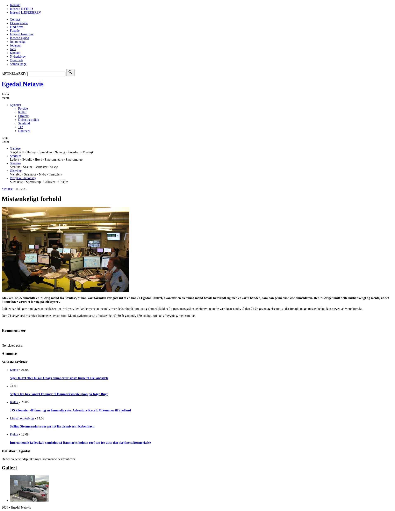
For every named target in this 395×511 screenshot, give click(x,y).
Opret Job (16, 60)
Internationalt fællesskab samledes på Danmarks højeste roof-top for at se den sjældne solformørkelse (80, 442)
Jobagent (15, 45)
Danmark (24, 130)
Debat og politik (28, 119)
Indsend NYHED (21, 8)
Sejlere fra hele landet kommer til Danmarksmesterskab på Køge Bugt (59, 394)
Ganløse (15, 148)
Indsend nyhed (19, 38)
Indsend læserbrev (22, 34)
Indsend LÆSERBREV (25, 12)
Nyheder (15, 105)
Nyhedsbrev (18, 56)
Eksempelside (19, 23)
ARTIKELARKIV (14, 73)
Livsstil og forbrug (22, 418)
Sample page (18, 64)
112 (20, 127)
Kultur (22, 112)
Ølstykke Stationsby (23, 178)
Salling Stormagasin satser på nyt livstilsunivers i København (52, 426)
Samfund (24, 123)
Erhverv (23, 116)
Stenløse (15, 163)
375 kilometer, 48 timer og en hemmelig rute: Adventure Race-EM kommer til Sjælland (70, 410)
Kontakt (15, 5)
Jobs (13, 49)
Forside (15, 30)
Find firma (16, 27)
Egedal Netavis (22, 84)
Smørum (15, 156)
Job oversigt (18, 41)
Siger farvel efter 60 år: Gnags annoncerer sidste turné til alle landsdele (59, 378)
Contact (15, 19)
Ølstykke (16, 170)
